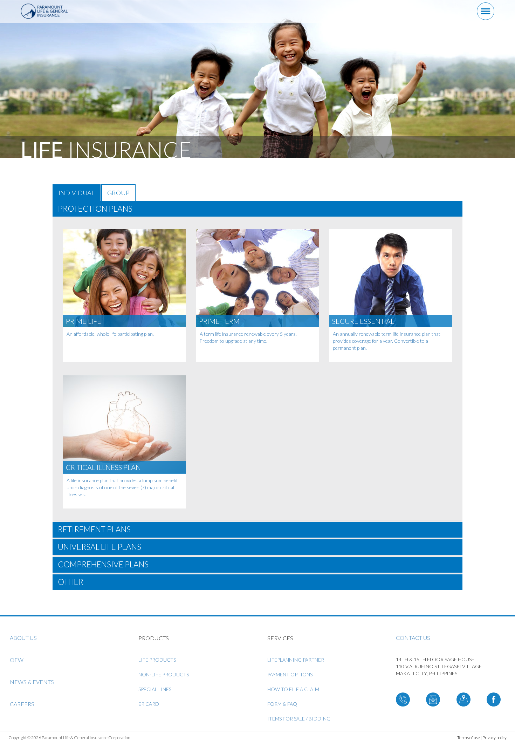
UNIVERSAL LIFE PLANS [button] (99, 547)
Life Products (157, 660)
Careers (22, 704)
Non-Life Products (163, 674)
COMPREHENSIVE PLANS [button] (103, 564)
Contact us (413, 637)
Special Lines (154, 689)
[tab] (257, 209)
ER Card (148, 704)
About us (23, 637)
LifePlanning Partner (295, 660)
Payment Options (290, 674)
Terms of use (468, 737)
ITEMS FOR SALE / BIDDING (298, 719)
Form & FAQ (282, 704)
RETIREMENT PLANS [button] (94, 529)
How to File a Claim (293, 689)
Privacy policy (494, 737)
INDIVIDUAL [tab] (77, 193)
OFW (16, 659)
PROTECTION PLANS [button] (95, 208)
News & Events (32, 681)
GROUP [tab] (118, 193)
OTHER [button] (70, 582)
